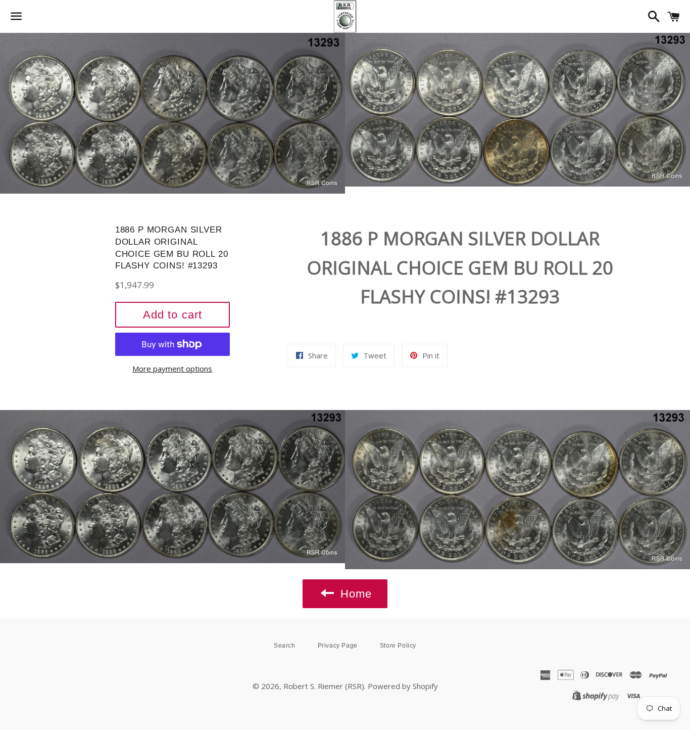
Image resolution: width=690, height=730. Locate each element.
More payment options (172, 368)
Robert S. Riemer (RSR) (323, 686)
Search (284, 645)
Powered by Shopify (403, 686)
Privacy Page (338, 645)
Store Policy (398, 645)
